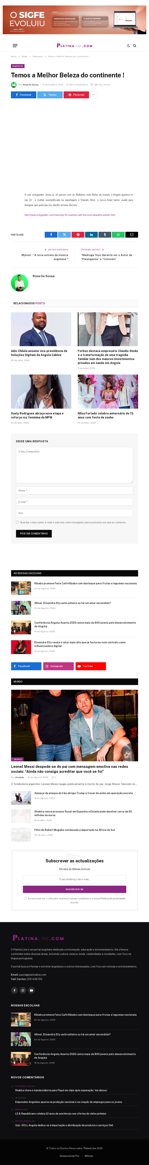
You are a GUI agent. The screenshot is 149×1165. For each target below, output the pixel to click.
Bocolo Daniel (23, 1121)
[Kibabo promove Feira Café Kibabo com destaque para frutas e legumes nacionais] (21, 588)
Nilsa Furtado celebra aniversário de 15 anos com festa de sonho (105, 415)
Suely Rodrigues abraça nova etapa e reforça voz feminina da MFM (37, 415)
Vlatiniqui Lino (23, 1086)
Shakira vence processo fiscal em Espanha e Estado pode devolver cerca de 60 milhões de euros (83, 813)
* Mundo (17, 759)
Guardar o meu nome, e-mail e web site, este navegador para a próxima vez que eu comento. (73, 522)
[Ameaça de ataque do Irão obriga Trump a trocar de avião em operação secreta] (21, 798)
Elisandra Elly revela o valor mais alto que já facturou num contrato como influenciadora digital (80, 644)
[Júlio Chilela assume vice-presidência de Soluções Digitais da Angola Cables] (41, 329)
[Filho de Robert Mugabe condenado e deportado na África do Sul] (21, 835)
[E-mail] (14, 241)
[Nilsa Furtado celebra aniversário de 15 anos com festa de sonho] (108, 392)
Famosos (17, 66)
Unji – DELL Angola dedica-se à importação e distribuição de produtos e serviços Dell (64, 1125)
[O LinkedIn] (14, 222)
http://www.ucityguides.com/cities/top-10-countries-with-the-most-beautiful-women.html (70, 215)
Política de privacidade (113, 898)
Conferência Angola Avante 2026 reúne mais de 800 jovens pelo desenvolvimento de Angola (85, 624)
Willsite (89, 1156)
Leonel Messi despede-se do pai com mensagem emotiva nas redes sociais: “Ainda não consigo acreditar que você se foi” (69, 769)
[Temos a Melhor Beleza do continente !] (74, 144)
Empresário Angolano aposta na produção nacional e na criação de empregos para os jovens (68, 1102)
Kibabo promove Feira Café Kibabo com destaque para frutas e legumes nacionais (85, 583)
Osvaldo (19, 777)
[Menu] (15, 46)
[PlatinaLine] (74, 46)
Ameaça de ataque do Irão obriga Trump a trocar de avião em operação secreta (83, 793)
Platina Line (90, 1148)
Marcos (19, 1109)
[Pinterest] (14, 232)
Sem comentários (78, 84)
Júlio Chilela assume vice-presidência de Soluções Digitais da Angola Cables (39, 353)
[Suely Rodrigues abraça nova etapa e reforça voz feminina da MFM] (41, 392)
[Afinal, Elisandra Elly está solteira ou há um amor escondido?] (21, 608)
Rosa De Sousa (31, 84)
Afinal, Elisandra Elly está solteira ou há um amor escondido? (72, 603)
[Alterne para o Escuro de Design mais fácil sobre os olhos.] (128, 45)
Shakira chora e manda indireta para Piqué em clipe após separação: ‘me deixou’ (61, 1090)
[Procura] (134, 46)
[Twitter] (14, 213)
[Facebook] (14, 204)
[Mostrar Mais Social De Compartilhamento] (93, 94)
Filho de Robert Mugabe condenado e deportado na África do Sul (74, 830)
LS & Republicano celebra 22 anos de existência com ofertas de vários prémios (60, 1113)
